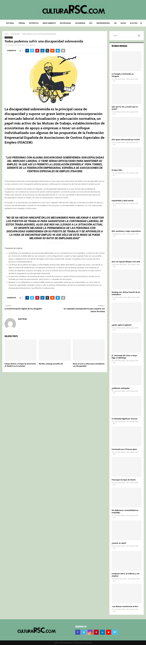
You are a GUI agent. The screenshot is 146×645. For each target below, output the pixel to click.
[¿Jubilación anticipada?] (126, 375)
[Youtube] (108, 632)
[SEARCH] (139, 35)
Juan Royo (10, 45)
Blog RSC (134, 23)
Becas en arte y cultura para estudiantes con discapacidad (88, 365)
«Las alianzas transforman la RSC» (125, 606)
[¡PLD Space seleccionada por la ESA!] (126, 127)
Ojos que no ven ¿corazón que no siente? (125, 108)
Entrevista (34, 23)
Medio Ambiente (49, 23)
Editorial (10, 23)
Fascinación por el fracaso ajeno (124, 449)
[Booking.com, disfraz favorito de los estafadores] (126, 279)
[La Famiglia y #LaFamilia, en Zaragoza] (126, 61)
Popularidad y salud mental (122, 200)
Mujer (123, 23)
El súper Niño (117, 170)
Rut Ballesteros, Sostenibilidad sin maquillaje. (125, 511)
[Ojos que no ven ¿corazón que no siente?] (126, 94)
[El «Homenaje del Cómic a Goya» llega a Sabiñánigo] (126, 343)
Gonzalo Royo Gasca (120, 264)
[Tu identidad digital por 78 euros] (126, 406)
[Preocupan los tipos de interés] (126, 467)
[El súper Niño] (126, 157)
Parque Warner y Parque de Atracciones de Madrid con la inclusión (20, 365)
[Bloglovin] (114, 632)
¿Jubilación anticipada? (121, 388)
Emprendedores (103, 23)
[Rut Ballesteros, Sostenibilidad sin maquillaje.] (126, 497)
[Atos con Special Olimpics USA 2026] (126, 249)
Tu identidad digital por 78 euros (124, 418)
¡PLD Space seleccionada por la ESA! (126, 139)
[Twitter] (83, 632)
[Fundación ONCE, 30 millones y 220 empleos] (126, 561)
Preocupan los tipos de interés (124, 479)
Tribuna (21, 23)
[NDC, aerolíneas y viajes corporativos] (126, 218)
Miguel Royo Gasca (120, 234)
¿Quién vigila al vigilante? (122, 325)
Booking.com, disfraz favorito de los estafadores (126, 293)
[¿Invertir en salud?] (126, 530)
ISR (115, 23)
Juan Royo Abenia (120, 79)
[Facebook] (77, 632)
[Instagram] (90, 632)
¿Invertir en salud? (119, 543)
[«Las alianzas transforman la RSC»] (126, 594)
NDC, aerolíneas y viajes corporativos (126, 231)
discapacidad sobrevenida (29, 109)
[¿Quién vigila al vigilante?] (126, 312)
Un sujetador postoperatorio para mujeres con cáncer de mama (84, 310)
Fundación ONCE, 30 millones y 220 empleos (125, 575)
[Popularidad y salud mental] (126, 188)
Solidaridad (80, 23)
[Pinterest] (96, 632)
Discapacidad (65, 23)
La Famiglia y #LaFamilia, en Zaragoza (123, 75)
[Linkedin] (102, 632)
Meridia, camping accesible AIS (51, 363)
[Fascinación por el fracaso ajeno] (126, 436)
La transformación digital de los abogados (23, 308)
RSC (90, 23)
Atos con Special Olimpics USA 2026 (126, 261)
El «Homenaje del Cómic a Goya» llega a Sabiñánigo (124, 356)
